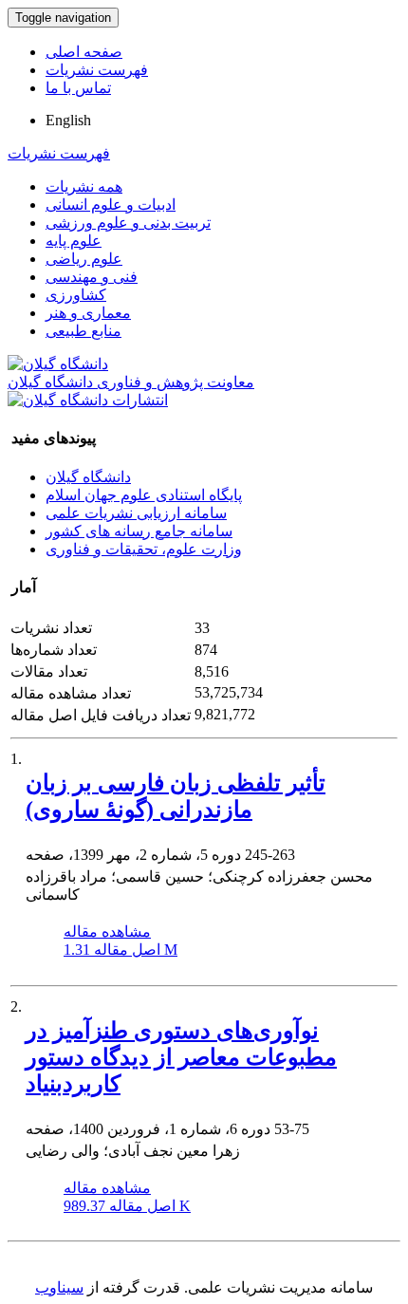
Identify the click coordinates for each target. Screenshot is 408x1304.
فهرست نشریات (97, 70)
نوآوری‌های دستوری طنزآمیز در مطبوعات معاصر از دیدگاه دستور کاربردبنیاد (181, 1057)
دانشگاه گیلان (88, 477)
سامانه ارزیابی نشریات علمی (136, 513)
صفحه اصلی (84, 52)
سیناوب (59, 1287)
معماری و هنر (88, 313)
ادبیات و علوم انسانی (111, 204)
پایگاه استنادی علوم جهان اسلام (144, 495)
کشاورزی (76, 295)
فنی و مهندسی (92, 277)
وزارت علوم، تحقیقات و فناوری (144, 549)
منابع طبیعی (83, 331)
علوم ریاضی (84, 259)
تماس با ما (78, 88)
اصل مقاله (120, 949)
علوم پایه (74, 241)
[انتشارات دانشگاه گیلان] (88, 400)
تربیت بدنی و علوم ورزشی (128, 222)
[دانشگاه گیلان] (58, 364)
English (68, 120)
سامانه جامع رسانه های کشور (139, 531)
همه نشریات (84, 186)
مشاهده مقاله (107, 931)
